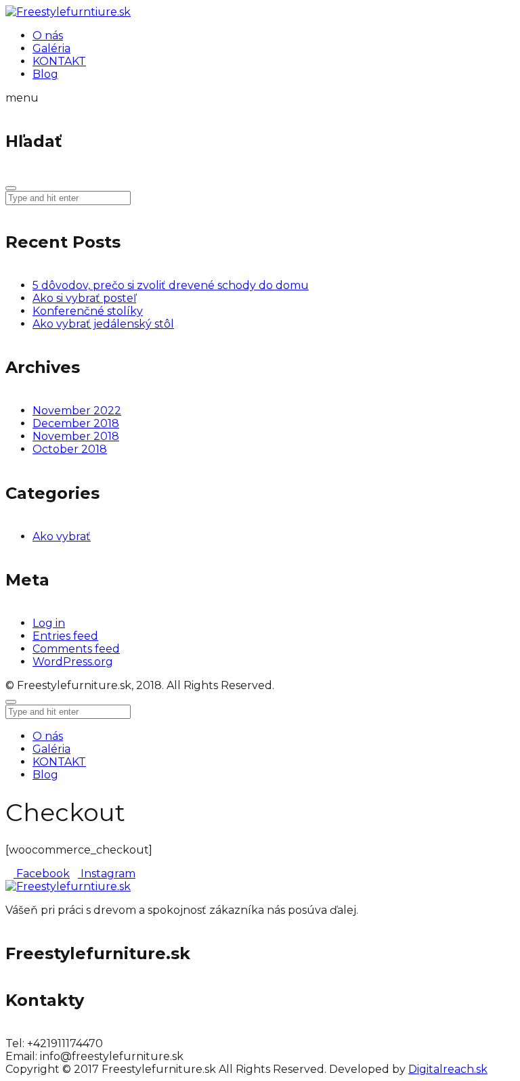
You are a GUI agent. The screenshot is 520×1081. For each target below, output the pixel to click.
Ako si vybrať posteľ (84, 298)
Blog (45, 774)
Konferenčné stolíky (87, 311)
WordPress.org (72, 661)
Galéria (51, 749)
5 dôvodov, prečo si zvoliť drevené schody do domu (170, 285)
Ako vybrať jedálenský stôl (103, 323)
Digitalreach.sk (448, 1069)
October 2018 (69, 449)
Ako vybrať (61, 536)
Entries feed (65, 636)
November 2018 (75, 436)
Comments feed (76, 648)
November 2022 (76, 410)
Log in (48, 623)
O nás (47, 736)
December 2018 (75, 423)
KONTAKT (59, 761)
